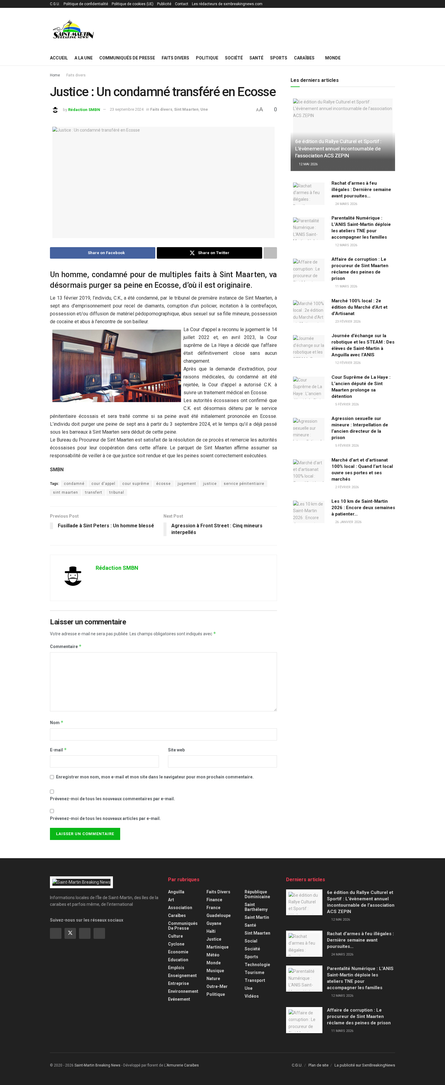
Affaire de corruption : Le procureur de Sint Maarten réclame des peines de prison (359, 1016)
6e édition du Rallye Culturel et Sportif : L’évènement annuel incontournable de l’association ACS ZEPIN (338, 148)
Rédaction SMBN (84, 109)
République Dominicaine (257, 894)
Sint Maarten (186, 109)
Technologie (257, 964)
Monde (333, 57)
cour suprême (135, 484)
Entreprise (178, 983)
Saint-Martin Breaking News (97, 1065)
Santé (256, 57)
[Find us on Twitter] (70, 933)
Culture (175, 936)
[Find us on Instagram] (85, 933)
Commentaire (66, 646)
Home (55, 75)
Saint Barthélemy (256, 907)
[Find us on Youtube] (99, 933)
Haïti (211, 931)
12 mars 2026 (345, 245)
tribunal (116, 492)
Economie (178, 951)
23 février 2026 (347, 322)
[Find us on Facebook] (55, 933)
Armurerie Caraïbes (182, 1065)
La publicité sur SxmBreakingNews (365, 1065)
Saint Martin (257, 917)
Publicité (164, 4)
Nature (213, 978)
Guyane (213, 923)
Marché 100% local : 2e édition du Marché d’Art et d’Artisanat (359, 307)
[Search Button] (393, 58)
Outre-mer (217, 986)
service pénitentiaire (244, 484)
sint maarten (65, 492)
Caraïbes (304, 57)
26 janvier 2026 (347, 522)
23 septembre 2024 (126, 109)
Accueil (59, 57)
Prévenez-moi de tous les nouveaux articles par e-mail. (105, 818)
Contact (181, 4)
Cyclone (176, 944)
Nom (57, 722)
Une (204, 109)
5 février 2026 (346, 404)
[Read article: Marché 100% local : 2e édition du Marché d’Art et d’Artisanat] (309, 311)
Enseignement (182, 975)
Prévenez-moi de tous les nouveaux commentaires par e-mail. (112, 798)
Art (171, 899)
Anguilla (176, 891)
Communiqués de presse (127, 57)
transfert (93, 492)
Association (180, 907)
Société (234, 57)
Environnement (183, 991)
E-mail (58, 750)
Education (178, 959)
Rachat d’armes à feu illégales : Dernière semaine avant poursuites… (361, 189)
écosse (163, 484)
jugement (187, 484)
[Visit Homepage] (73, 29)
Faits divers (175, 57)
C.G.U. (55, 4)
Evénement (179, 999)
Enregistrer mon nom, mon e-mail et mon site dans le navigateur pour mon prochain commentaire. (155, 776)
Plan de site (318, 1065)
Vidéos (252, 996)
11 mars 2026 (345, 286)
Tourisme (254, 972)
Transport (255, 980)
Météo (212, 954)
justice (210, 484)
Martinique (217, 947)
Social (251, 941)
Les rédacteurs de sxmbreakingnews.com (227, 4)
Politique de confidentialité (86, 4)
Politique (207, 57)
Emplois (176, 967)
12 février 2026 (347, 363)
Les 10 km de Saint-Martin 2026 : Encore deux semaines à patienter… (363, 508)
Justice (213, 939)
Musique (215, 970)
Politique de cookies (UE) (132, 4)
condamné (74, 484)
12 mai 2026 (308, 164)
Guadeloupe (218, 915)
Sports (278, 57)
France (213, 907)
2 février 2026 (346, 487)
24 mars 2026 (345, 204)
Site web (176, 749)
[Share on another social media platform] (270, 253)
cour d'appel (103, 484)
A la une (83, 57)
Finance (214, 899)
